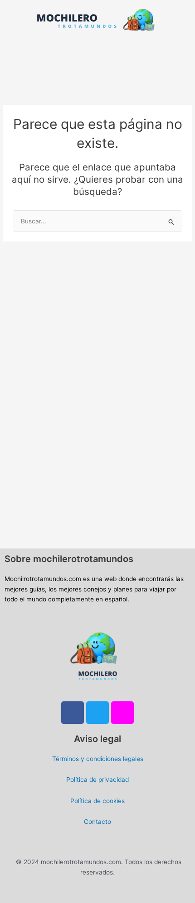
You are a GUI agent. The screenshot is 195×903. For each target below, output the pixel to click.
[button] (97, 50)
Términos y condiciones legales (97, 758)
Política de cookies (97, 800)
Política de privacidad (97, 779)
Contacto (97, 821)
